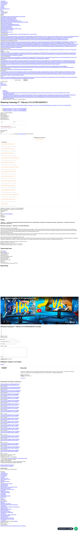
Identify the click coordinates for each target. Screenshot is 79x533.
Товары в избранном (12, 525)
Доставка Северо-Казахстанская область (10, 194)
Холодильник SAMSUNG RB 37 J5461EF (9, 419)
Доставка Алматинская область (8, 148)
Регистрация (3, 83)
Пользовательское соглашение (6, 466)
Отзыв (1, 356)
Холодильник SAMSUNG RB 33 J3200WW (9, 432)
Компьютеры (5, 91)
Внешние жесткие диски (34, 94)
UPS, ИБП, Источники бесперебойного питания (13, 94)
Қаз (3, 10)
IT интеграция (3, 4)
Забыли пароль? (3, 85)
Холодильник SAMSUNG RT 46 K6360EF (9, 401)
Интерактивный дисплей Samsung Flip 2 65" (9, 385)
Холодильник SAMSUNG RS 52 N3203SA (9, 411)
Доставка (2, 5)
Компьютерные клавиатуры (46, 95)
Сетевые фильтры (54, 97)
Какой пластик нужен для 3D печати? (8, 514)
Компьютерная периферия (29, 92)
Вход (1, 82)
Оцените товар (3, 346)
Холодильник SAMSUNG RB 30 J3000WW (9, 448)
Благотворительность (5, 8)
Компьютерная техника (65, 92)
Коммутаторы (53, 94)
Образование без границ (5, 503)
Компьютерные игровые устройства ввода (32, 95)
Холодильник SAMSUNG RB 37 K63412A (9, 404)
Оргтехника (3, 493)
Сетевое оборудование (5, 492)
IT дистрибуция (3, 3)
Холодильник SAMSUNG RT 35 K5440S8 (9, 398)
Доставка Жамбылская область (8, 162)
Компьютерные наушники (44, 97)
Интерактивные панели (5, 488)
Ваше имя (2, 339)
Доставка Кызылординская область (8, 180)
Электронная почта (4, 341)
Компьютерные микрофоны (12, 97)
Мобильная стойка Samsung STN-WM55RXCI (10, 391)
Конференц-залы (4, 507)
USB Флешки (26, 94)
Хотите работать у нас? (5, 479)
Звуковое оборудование (5, 495)
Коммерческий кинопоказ (5, 509)
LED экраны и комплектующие (7, 489)
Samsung (5, 252)
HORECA (2, 502)
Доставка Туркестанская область (8, 199)
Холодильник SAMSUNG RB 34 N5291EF (9, 436)
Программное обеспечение (8, 92)
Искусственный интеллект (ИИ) (7, 519)
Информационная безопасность (7, 517)
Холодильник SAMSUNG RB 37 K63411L (9, 422)
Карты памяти (48, 94)
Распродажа (2, 499)
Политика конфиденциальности (7, 464)
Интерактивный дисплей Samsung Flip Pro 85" (10, 388)
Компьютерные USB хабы (62, 94)
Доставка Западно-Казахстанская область (10, 166)
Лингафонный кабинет (5, 515)
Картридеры (42, 94)
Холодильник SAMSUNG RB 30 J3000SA (9, 444)
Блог (1, 9)
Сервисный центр (4, 2)
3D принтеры (3, 505)
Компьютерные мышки (34, 97)
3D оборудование (4, 484)
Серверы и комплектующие (54, 92)
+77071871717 (3, 13)
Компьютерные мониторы (23, 97)
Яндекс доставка (4, 203)
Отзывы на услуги (4, 478)
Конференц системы (4, 491)
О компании (3, 1)
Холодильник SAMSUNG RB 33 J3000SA (9, 451)
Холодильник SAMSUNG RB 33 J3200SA (9, 429)
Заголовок (2, 343)
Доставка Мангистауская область (8, 185)
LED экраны (3, 513)
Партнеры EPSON (4, 510)
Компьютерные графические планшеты (14, 95)
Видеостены (3, 490)
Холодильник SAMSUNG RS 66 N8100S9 (9, 395)
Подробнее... (23, 378)
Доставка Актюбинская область (8, 143)
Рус (1, 10)
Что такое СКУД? (4, 516)
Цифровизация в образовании (6, 512)
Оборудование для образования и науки (8, 486)
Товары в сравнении (21, 525)
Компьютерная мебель (19, 92)
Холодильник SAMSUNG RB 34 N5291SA (9, 440)
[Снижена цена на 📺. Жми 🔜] (76, 529)
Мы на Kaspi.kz (3, 501)
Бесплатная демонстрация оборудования (9, 504)
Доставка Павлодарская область (8, 189)
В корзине (22, 133)
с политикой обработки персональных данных (17, 458)
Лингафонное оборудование (6, 483)
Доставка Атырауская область (7, 153)
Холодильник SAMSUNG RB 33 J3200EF (9, 425)
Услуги (1, 498)
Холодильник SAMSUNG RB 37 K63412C (9, 408)
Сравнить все (17, 381)
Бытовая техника (4, 485)
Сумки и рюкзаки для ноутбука (64, 97)
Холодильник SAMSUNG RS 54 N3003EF (9, 416)
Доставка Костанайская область (8, 176)
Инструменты (3, 496)
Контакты (2, 7)
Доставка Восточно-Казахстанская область (10, 157)
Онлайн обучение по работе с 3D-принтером (9, 506)
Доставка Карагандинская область (8, 171)
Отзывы (2, 6)
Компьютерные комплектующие (41, 92)
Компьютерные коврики (57, 95)
